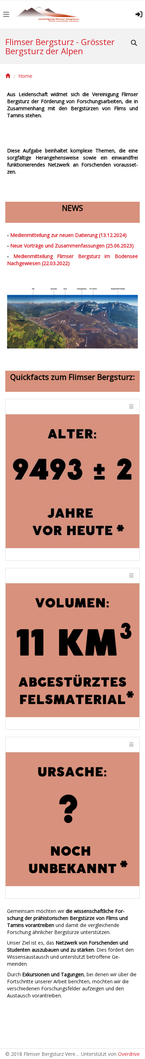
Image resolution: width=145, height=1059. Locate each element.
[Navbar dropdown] (6, 14)
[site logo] (48, 14)
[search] (134, 43)
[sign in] (139, 14)
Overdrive (129, 1054)
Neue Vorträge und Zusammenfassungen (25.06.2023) (72, 245)
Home (25, 76)
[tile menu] (131, 406)
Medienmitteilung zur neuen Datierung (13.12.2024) (68, 235)
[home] (7, 76)
